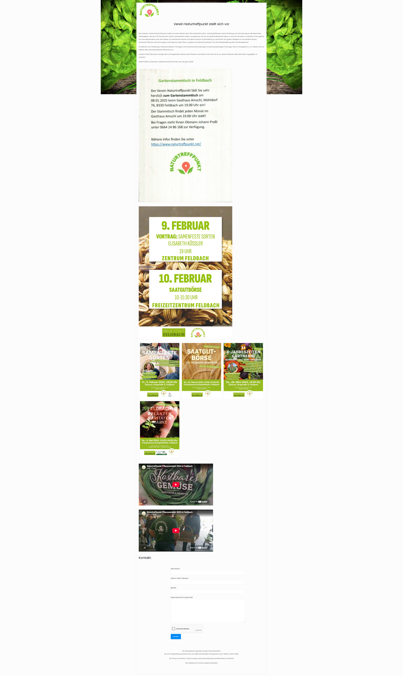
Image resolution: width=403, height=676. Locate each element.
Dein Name (175, 569)
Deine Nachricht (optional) (182, 597)
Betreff (173, 588)
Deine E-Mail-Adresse (179, 578)
